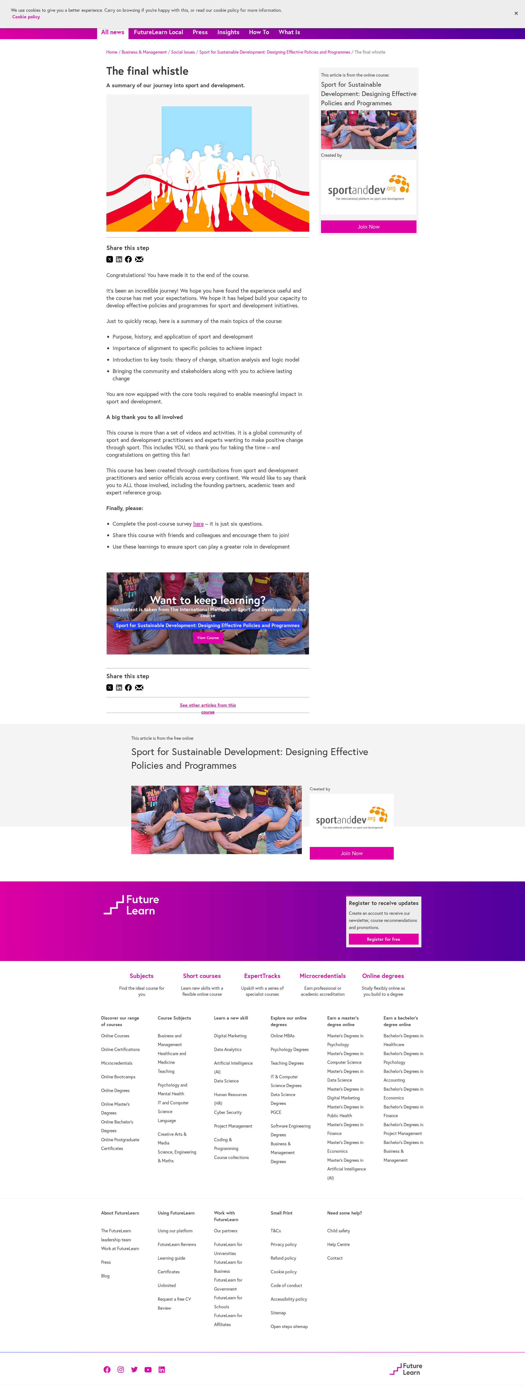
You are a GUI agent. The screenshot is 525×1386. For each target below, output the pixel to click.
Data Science (226, 1081)
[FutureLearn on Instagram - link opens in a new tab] (120, 1369)
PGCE (276, 1112)
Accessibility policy (289, 1299)
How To (259, 32)
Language (167, 1120)
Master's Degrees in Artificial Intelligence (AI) (346, 1169)
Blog (105, 1276)
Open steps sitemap (289, 1326)
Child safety (338, 1230)
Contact (335, 1258)
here (198, 523)
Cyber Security (228, 1112)
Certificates (169, 1271)
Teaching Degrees (287, 1063)
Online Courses (115, 1035)
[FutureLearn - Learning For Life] (406, 1368)
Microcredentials (116, 1063)
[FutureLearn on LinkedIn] (161, 1369)
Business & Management (144, 52)
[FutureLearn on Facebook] (108, 1369)
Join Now (369, 226)
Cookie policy (284, 1271)
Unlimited (167, 1285)
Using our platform (175, 1230)
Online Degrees (115, 1090)
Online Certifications (120, 1049)
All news (112, 32)
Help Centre (338, 1244)
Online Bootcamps (118, 1076)
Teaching (166, 1071)
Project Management (233, 1126)
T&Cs (276, 1230)
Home (111, 52)
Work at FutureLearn (120, 1248)
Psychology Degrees (290, 1049)
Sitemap (278, 1312)
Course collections (231, 1157)
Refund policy (283, 1258)
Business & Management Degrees (283, 1152)
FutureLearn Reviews (177, 1244)
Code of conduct (286, 1285)
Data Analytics (227, 1049)
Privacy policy (284, 1244)
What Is (289, 32)
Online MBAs (282, 1035)
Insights (228, 32)
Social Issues (183, 52)
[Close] (516, 13)
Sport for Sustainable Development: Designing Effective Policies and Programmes (274, 52)
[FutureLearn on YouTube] (148, 1369)
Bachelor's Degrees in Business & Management (403, 1151)
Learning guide (171, 1258)
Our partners (225, 1230)
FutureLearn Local (158, 32)
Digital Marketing (230, 1035)
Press (200, 32)
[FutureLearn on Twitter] (134, 1369)
